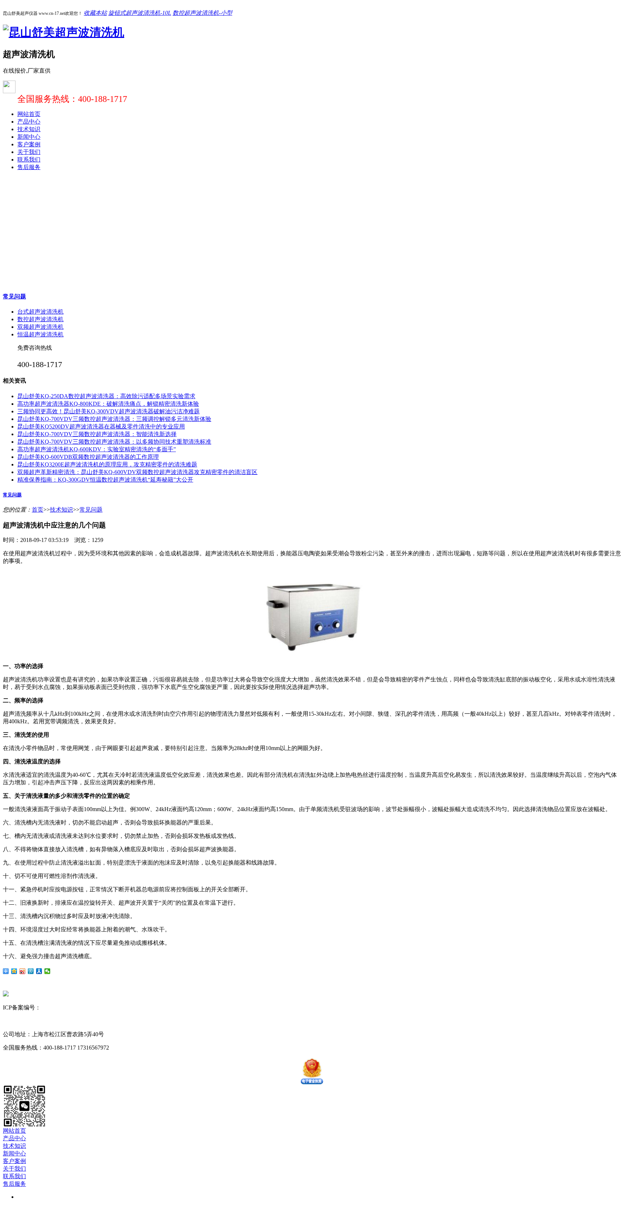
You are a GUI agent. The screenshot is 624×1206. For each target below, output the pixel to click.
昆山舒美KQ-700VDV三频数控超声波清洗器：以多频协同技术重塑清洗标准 (114, 442)
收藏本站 (95, 13)
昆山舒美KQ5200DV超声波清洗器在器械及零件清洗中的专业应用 (101, 426)
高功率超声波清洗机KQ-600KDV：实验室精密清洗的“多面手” (96, 449)
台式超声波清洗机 (40, 312)
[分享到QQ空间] (14, 971)
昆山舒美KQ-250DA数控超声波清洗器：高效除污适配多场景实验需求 (106, 396)
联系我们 (28, 159)
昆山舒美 (14, 1021)
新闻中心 (28, 137)
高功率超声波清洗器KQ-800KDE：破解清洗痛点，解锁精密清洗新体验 (108, 404)
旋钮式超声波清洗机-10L (139, 13)
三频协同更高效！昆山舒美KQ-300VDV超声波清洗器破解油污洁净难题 (108, 411)
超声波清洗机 (43, 1021)
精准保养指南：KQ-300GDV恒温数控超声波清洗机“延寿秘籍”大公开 (105, 480)
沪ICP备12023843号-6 (68, 1007)
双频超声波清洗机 (40, 327)
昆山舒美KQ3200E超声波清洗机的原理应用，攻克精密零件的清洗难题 (107, 464)
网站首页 (28, 114)
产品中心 (28, 122)
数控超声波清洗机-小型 (202, 13)
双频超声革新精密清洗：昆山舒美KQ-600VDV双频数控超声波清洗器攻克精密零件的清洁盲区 (137, 472)
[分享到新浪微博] (23, 971)
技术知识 (28, 129)
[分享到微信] (47, 971)
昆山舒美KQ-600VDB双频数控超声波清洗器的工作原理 (88, 457)
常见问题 (14, 296)
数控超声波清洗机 (40, 319)
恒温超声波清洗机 (40, 334)
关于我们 (28, 152)
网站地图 (108, 1007)
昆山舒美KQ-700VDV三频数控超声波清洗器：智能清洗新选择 (97, 434)
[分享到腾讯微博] (31, 971)
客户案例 (28, 144)
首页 (37, 510)
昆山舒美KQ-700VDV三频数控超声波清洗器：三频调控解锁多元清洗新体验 (114, 419)
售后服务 (28, 167)
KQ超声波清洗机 (82, 1021)
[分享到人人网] (39, 971)
